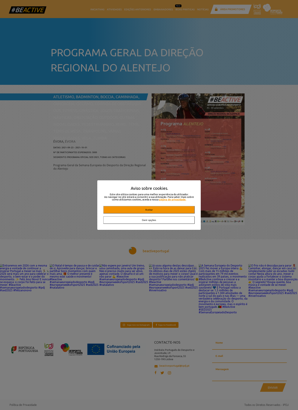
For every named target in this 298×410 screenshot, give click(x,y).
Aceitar (149, 209)
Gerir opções (149, 220)
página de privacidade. (172, 199)
